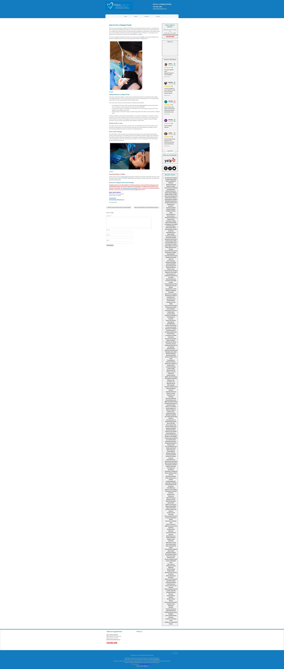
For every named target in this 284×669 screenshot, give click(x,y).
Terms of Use (139, 666)
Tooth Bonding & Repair (171, 549)
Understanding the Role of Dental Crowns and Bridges (171, 285)
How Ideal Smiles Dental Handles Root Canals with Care (171, 257)
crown (150, 127)
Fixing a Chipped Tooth (171, 559)
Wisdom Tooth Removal (171, 579)
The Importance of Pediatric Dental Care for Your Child (171, 275)
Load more (170, 151)
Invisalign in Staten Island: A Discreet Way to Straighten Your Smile (171, 222)
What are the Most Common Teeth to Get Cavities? (170, 509)
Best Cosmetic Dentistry (171, 602)
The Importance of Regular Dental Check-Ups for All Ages (171, 421)
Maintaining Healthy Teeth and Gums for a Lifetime (170, 478)
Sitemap (146, 666)
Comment (108, 215)
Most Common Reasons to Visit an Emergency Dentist (147, 207)
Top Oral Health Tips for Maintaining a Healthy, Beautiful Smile (171, 252)
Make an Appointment (114, 631)
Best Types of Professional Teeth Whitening (171, 565)
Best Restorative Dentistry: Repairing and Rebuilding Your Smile (171, 350)
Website (107, 240)
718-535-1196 (157, 7)
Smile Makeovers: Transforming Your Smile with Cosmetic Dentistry (171, 461)
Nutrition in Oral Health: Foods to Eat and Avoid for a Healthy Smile (171, 438)
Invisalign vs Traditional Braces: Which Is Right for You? (171, 473)
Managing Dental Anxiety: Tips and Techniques (170, 371)
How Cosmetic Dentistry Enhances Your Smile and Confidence (171, 307)
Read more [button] (167, 76)
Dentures (171, 607)
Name (108, 229)
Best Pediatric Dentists (171, 554)
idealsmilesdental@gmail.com (160, 8)
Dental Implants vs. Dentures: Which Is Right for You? (171, 410)
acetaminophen (142, 105)
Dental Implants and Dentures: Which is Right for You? (171, 267)
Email (108, 235)
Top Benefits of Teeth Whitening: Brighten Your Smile (170, 290)
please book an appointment (130, 188)
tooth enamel (124, 176)
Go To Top (175, 653)
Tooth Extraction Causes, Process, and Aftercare (170, 585)
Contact (158, 16)
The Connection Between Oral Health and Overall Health (171, 262)
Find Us (139, 631)
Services (147, 16)
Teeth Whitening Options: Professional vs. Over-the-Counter (170, 325)
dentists (142, 37)
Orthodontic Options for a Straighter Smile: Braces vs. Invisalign (171, 405)
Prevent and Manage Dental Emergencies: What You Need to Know (171, 400)
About (135, 16)
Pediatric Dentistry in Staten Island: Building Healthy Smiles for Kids (171, 192)
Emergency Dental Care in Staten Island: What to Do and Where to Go (171, 240)
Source (111, 91)
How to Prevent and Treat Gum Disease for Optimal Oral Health (170, 426)
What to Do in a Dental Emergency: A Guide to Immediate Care (171, 295)
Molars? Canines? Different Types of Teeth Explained (119, 207)
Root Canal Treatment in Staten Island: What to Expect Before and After (171, 197)
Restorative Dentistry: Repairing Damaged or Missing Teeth (171, 443)
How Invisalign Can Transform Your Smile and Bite (171, 280)
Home (125, 16)
